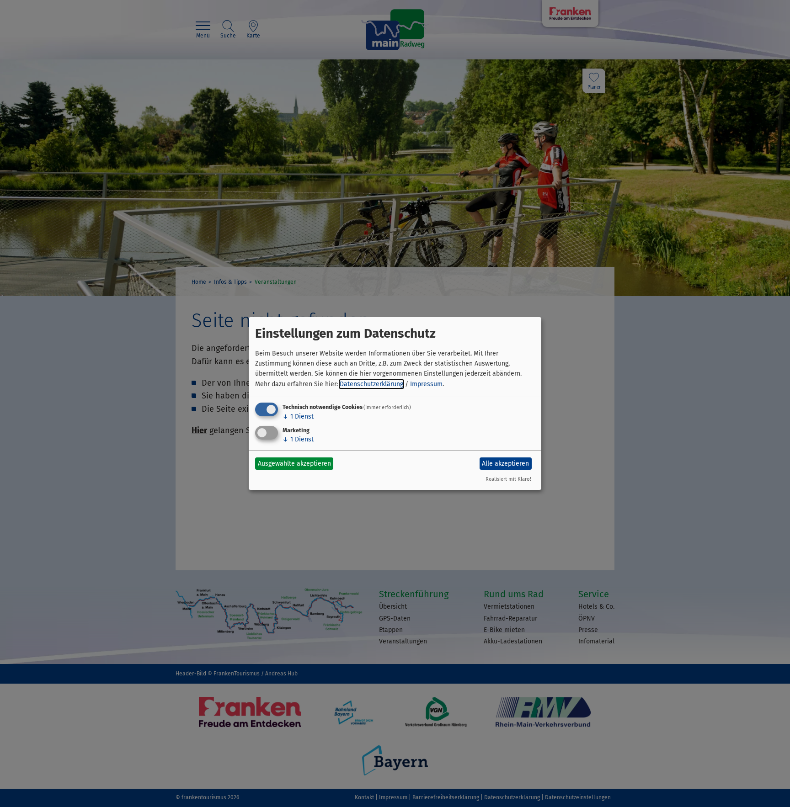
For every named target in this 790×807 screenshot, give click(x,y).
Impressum (426, 384)
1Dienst (298, 416)
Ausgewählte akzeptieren (294, 463)
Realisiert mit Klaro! (508, 479)
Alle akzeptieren (505, 463)
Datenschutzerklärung (371, 384)
